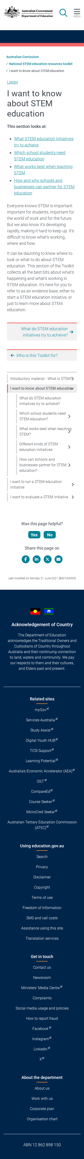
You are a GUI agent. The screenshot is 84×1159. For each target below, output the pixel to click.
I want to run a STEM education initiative (36, 484)
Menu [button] (76, 16)
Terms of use (42, 897)
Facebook (40, 1028)
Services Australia (40, 720)
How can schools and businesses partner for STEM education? (42, 465)
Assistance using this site (42, 928)
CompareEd (40, 791)
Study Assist (40, 730)
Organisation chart (42, 1119)
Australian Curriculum (22, 57)
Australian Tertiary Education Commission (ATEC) (42, 825)
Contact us (42, 967)
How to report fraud (42, 1018)
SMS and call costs (42, 918)
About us (42, 1088)
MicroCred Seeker (40, 812)
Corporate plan (42, 1109)
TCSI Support (40, 750)
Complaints (42, 998)
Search (42, 857)
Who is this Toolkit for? (37, 355)
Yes (34, 534)
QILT (40, 781)
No (49, 534)
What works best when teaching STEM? (45, 432)
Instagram (40, 1039)
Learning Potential (41, 761)
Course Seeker (40, 802)
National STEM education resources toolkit (41, 64)
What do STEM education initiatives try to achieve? (40, 401)
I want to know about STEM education (41, 388)
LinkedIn (40, 1049)
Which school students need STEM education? (42, 416)
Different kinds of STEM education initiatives (38, 447)
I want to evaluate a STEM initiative (39, 497)
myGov (40, 710)
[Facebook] (26, 559)
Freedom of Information (42, 908)
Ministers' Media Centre (40, 988)
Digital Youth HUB (40, 740)
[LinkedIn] (37, 559)
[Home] (26, 12)
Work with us (42, 1098)
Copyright (42, 887)
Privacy (42, 867)
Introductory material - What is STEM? (41, 378)
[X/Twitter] (48, 559)
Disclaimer (42, 877)
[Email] (59, 559)
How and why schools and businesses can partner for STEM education (44, 186)
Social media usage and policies (42, 1008)
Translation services (42, 938)
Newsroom (42, 977)
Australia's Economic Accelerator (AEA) (40, 771)
